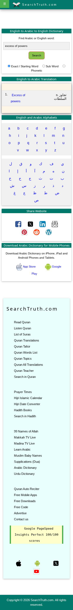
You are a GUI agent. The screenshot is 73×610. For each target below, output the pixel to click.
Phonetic (36, 70)
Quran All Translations (28, 364)
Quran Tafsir (22, 346)
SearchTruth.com (38, 4)
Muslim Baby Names (28, 455)
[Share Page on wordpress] (49, 232)
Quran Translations (26, 340)
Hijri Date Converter (27, 404)
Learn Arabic (22, 449)
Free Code (21, 507)
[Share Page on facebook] (18, 223)
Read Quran (22, 322)
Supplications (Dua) (27, 461)
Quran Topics (23, 358)
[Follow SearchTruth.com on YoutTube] (36, 571)
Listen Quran (22, 328)
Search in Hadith (25, 416)
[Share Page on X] (30, 223)
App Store (29, 266)
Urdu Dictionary (24, 473)
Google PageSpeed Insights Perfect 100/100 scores (36, 535)
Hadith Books (23, 410)
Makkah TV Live (25, 437)
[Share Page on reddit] (36, 232)
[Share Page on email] (55, 223)
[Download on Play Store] (37, 563)
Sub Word (52, 66)
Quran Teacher (24, 370)
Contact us (21, 519)
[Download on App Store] (19, 563)
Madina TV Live (24, 443)
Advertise (20, 513)
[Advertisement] (36, 19)
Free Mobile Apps (25, 495)
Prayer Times (23, 392)
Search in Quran (25, 376)
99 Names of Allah (26, 431)
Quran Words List (25, 352)
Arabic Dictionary (25, 467)
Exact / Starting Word (24, 66)
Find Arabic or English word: (37, 38)
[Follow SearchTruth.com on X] (56, 563)
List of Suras (22, 334)
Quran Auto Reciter (26, 489)
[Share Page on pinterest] (24, 232)
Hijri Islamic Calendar (28, 398)
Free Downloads (25, 501)
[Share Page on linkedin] (43, 223)
